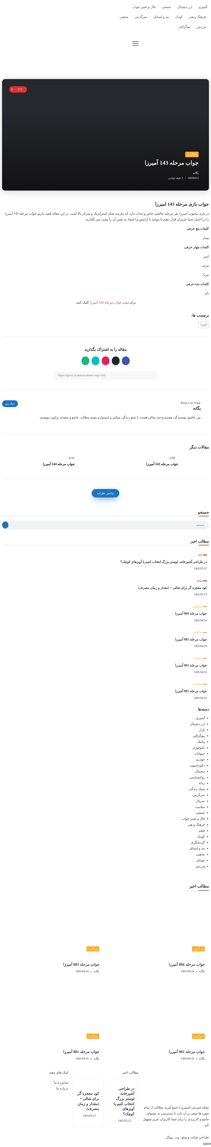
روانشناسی (197, 777)
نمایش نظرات (105, 493)
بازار (202, 729)
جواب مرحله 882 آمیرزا (191, 665)
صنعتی (200, 812)
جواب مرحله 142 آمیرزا (162, 464)
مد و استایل (197, 848)
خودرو (200, 759)
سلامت (200, 807)
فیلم (202, 830)
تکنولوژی (198, 747)
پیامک (201, 741)
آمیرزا (203, 324)
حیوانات (199, 753)
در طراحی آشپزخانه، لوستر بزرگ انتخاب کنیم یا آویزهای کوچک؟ (163, 562)
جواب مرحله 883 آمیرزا (191, 639)
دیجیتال (200, 771)
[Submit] (5, 525)
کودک (201, 836)
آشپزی (200, 718)
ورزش (200, 866)
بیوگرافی (199, 735)
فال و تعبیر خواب (193, 818)
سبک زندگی (197, 789)
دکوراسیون (197, 765)
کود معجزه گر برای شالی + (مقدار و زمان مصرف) (172, 587)
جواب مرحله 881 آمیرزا (191, 691)
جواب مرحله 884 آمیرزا (191, 613)
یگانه (196, 173)
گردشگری (198, 842)
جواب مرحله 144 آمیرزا (106, 302)
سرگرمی (198, 795)
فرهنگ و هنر (196, 824)
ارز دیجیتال (197, 724)
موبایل (200, 860)
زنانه (202, 783)
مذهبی (200, 854)
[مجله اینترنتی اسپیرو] (183, 51)
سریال (200, 801)
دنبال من (10, 403)
